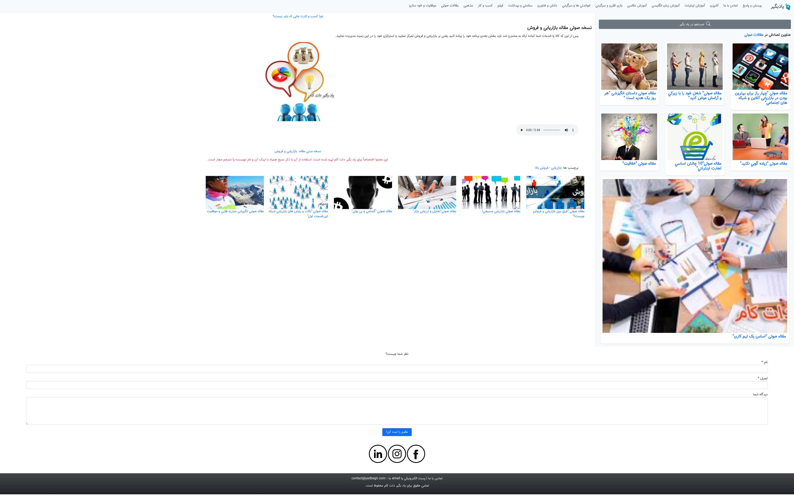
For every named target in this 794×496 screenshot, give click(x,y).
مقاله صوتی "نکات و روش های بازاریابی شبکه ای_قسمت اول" (298, 214)
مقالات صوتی (450, 5)
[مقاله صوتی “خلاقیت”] (629, 137)
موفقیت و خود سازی (422, 5)
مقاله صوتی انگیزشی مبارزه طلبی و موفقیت (235, 211)
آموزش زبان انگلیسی (666, 5)
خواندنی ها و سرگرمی (576, 5)
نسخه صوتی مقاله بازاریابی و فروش (559, 27)
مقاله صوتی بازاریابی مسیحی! (501, 211)
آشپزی (714, 5)
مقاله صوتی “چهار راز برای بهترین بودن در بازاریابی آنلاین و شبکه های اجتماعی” (761, 98)
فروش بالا (541, 168)
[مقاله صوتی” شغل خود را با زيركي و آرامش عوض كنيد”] (695, 66)
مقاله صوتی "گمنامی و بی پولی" (372, 211)
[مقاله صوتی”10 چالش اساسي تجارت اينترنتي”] (695, 137)
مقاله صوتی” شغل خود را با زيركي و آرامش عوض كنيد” (694, 95)
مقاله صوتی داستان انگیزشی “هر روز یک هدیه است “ (630, 95)
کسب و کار (485, 5)
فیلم (500, 5)
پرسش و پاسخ (752, 5)
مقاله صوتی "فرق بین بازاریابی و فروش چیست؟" (558, 214)
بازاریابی (556, 168)
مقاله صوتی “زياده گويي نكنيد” (763, 163)
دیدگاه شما (760, 394)
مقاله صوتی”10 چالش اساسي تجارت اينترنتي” (698, 165)
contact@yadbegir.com (368, 478)
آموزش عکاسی (637, 5)
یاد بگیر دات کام (395, 485)
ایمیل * (763, 378)
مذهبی (468, 5)
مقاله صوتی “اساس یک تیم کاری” (759, 336)
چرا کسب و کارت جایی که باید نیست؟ (298, 16)
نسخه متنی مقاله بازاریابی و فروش (298, 151)
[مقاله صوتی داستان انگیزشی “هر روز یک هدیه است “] (629, 66)
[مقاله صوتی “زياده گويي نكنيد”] (760, 137)
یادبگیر (777, 7)
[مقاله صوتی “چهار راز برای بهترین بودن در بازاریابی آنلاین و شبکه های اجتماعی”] (760, 66)
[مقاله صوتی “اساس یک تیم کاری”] (695, 256)
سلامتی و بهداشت (520, 5)
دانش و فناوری (547, 5)
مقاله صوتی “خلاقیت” (639, 163)
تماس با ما (730, 5)
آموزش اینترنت (695, 5)
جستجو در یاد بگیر (692, 24)
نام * (765, 362)
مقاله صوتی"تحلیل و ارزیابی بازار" (434, 211)
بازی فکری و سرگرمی (609, 5)
